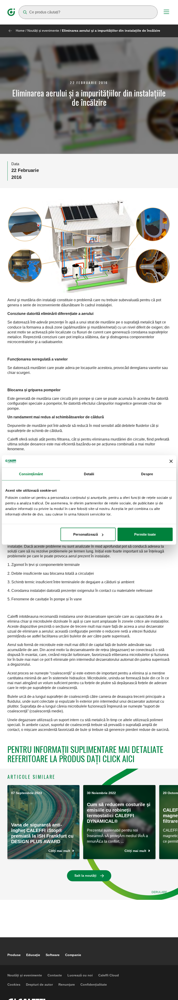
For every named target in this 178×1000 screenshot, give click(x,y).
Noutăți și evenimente (43, 30)
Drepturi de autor (39, 984)
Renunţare (66, 984)
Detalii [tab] (89, 474)
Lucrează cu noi (80, 975)
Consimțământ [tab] (31, 474)
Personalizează (85, 534)
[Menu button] (166, 12)
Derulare (159, 892)
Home (20, 30)
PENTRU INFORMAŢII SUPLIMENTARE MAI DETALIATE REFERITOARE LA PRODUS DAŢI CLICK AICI (85, 753)
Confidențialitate (93, 984)
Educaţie (33, 955)
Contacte (55, 975)
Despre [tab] (147, 474)
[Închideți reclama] (171, 461)
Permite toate (145, 534)
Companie (73, 955)
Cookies (13, 984)
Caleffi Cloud (108, 975)
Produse (14, 955)
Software (53, 955)
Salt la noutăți (85, 875)
